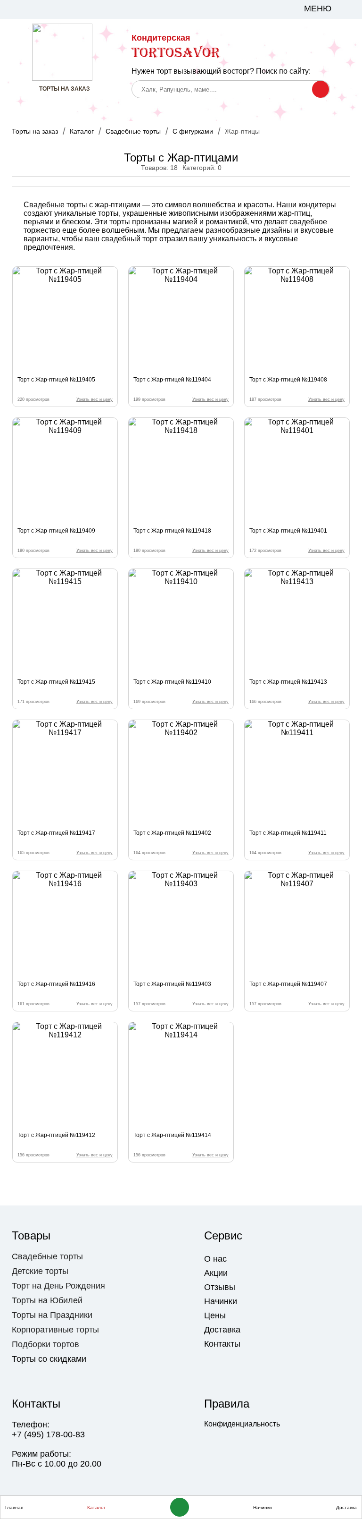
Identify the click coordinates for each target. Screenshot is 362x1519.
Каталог (82, 131)
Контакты (222, 1344)
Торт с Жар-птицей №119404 (172, 379)
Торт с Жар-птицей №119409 (56, 530)
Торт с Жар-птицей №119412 (56, 1135)
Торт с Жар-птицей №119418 (172, 530)
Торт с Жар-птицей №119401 (288, 530)
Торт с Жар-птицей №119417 (56, 833)
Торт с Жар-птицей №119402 (172, 833)
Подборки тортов (45, 1344)
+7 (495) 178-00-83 (48, 1434)
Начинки (220, 1301)
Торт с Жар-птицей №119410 (172, 682)
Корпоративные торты (55, 1329)
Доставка (222, 1329)
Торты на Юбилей (47, 1300)
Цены (215, 1315)
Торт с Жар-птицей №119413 (288, 682)
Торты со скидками (49, 1359)
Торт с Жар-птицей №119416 (56, 984)
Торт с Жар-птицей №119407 (288, 984)
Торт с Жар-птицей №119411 (288, 833)
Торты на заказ (35, 131)
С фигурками (193, 131)
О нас (215, 1259)
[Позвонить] (179, 1507)
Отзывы (219, 1287)
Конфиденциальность (242, 1424)
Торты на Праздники (52, 1315)
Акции (216, 1273)
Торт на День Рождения (58, 1285)
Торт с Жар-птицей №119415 (56, 682)
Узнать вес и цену (94, 399)
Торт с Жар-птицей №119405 (56, 379)
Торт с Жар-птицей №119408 (288, 379)
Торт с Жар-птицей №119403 (172, 984)
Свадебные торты (133, 131)
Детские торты (40, 1271)
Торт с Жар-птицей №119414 (172, 1135)
